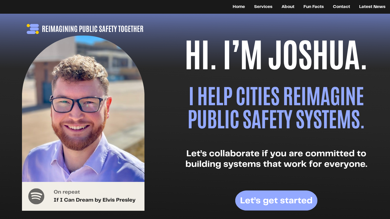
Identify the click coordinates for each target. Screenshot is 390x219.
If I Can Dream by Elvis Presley (94, 200)
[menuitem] (239, 6)
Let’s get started (276, 201)
